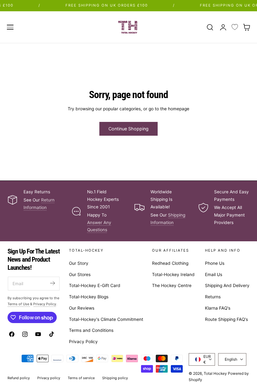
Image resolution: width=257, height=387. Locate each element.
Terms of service (81, 378)
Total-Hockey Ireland (173, 274)
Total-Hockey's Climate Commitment (106, 319)
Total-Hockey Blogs (88, 296)
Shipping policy (115, 378)
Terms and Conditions (91, 330)
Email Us (213, 274)
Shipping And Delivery (227, 285)
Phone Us (214, 263)
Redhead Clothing (170, 263)
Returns (213, 296)
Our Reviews (81, 308)
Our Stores (80, 274)
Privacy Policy (83, 341)
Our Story (78, 263)
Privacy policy (48, 378)
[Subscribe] (52, 283)
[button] (10, 27)
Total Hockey (215, 373)
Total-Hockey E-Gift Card (94, 285)
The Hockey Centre (171, 285)
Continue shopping (128, 128)
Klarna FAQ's (217, 308)
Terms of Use (19, 304)
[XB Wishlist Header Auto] (234, 27)
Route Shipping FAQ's (226, 319)
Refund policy (19, 378)
